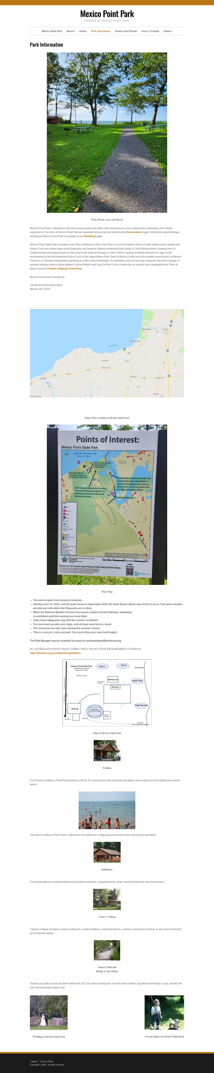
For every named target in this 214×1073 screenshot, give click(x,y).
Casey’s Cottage (150, 31)
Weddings (90, 236)
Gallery (168, 31)
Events (83, 31)
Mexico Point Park (107, 13)
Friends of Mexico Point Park (64, 268)
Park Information (101, 31)
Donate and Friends (126, 31)
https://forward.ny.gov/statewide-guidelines (55, 653)
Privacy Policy (46, 1061)
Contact (33, 1061)
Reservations (134, 232)
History (71, 31)
